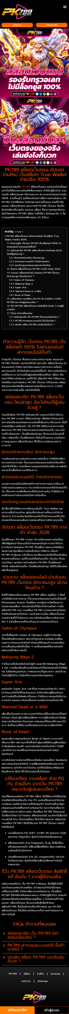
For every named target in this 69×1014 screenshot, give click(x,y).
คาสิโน (40, 974)
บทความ (26, 981)
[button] (64, 6)
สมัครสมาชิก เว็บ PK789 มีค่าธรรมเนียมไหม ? (33, 935)
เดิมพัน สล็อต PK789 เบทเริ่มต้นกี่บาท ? (36, 959)
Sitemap (42, 981)
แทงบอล (55, 974)
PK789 (13, 974)
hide (19, 231)
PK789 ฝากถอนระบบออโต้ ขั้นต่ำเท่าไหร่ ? (36, 947)
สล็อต (27, 974)
